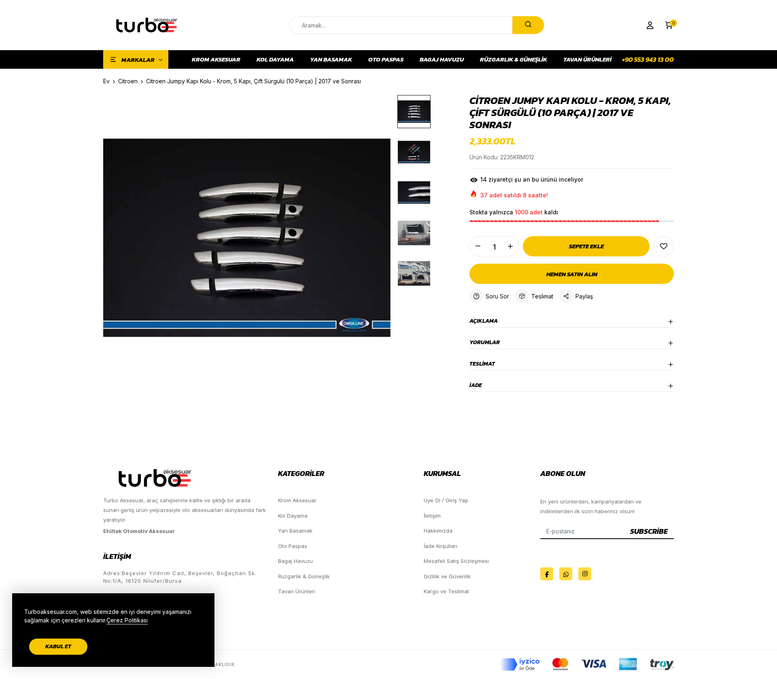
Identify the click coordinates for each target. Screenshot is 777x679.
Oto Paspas (385, 59)
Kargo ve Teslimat (446, 591)
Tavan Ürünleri (587, 59)
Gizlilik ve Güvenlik (447, 576)
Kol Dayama (275, 59)
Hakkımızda (438, 530)
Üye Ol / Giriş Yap (446, 500)
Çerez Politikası (127, 620)
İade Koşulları (440, 546)
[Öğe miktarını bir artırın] (510, 246)
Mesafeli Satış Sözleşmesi (456, 561)
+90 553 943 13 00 (648, 59)
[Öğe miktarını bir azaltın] (478, 246)
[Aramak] (528, 25)
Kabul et (58, 646)
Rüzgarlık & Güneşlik (513, 59)
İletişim (432, 515)
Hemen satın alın (571, 274)
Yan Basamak (331, 59)
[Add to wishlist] (664, 246)
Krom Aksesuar (216, 59)
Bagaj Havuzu (442, 59)
